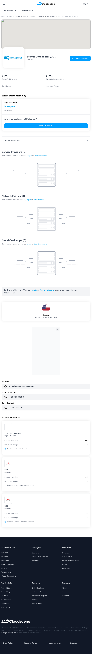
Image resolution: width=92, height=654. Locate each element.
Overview (35, 553)
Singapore (5, 603)
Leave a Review (46, 125)
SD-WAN (4, 553)
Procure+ (35, 560)
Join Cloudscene (41, 155)
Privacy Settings (54, 643)
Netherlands (6, 599)
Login (85, 4)
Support (35, 599)
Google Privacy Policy (9, 633)
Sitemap (73, 643)
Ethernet (4, 568)
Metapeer (51, 16)
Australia (4, 596)
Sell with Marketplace (70, 560)
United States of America (25, 16)
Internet (4, 557)
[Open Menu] (3, 3)
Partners (65, 592)
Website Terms (30, 643)
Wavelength (6, 572)
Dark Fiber (5, 560)
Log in (29, 155)
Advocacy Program (39, 596)
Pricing (64, 564)
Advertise (66, 568)
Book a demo (37, 603)
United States (6, 588)
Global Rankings (38, 588)
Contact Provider (80, 58)
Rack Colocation (7, 564)
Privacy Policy (7, 643)
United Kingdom (7, 592)
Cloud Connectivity (9, 576)
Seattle (41, 16)
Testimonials (37, 592)
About (64, 588)
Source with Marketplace (41, 557)
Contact (65, 596)
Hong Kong (5, 607)
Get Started (67, 557)
